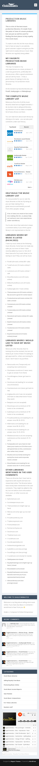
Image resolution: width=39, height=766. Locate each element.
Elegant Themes (15, 761)
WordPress (32, 761)
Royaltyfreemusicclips (21, 147)
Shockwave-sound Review (22, 139)
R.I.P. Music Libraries (10, 703)
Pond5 (8, 91)
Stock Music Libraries (10, 676)
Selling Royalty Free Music (12, 680)
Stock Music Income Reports (13, 689)
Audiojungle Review (20, 155)
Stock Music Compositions (12, 698)
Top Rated (12, 127)
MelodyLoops (18, 180)
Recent (26, 127)
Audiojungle (15, 91)
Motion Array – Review (26, 632)
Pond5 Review (18, 131)
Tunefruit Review (19, 163)
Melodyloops (26, 91)
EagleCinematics (12, 632)
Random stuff (8, 707)
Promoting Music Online (11, 685)
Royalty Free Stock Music (21, 754)
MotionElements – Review (22, 172)
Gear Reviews (8, 694)
